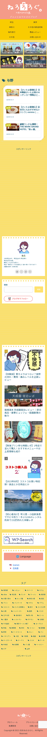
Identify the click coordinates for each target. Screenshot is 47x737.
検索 (6, 284)
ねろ (23, 255)
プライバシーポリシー (34, 722)
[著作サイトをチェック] (17, 271)
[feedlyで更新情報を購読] (25, 271)
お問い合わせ (34, 726)
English (16, 564)
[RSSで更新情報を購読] (30, 271)
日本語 (15, 568)
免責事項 (12, 726)
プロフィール (12, 722)
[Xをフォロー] (21, 271)
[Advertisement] (23, 168)
